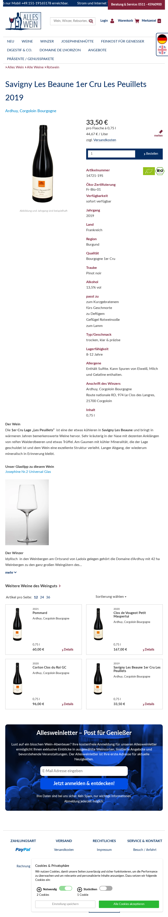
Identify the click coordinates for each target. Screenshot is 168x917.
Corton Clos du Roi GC (49, 667)
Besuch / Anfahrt (144, 849)
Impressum (104, 849)
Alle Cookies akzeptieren (129, 904)
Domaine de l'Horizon (60, 50)
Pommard (40, 613)
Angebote (97, 50)
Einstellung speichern (65, 904)
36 (48, 597)
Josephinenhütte (77, 41)
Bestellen (152, 153)
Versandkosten (104, 140)
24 (42, 597)
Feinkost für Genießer (122, 41)
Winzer (47, 41)
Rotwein (53, 67)
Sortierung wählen (110, 596)
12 (36, 597)
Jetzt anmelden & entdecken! (84, 783)
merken (158, 135)
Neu (10, 41)
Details (68, 649)
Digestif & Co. (19, 50)
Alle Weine (35, 67)
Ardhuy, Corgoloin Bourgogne (30, 111)
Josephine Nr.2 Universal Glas (28, 472)
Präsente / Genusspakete (30, 59)
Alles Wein (15, 67)
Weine (27, 41)
